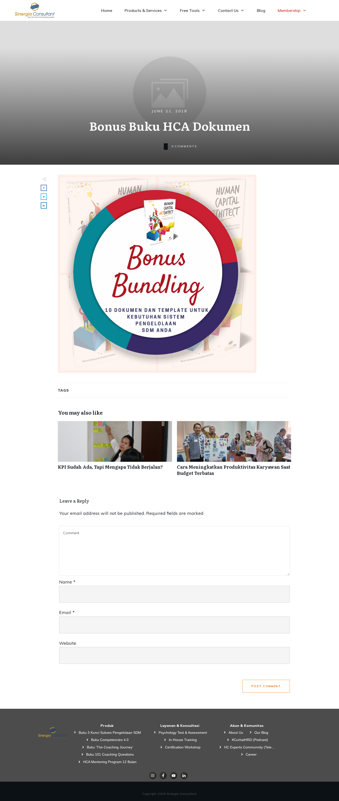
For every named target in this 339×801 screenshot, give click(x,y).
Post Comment (266, 686)
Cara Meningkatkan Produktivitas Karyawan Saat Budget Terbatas (234, 451)
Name (67, 582)
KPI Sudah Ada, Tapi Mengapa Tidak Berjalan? (115, 451)
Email (67, 612)
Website (67, 643)
